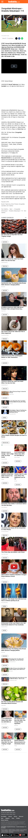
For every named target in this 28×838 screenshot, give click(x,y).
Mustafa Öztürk (5, 158)
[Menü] (2, 1)
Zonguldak (18, 132)
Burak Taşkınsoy (13, 84)
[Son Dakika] (14, 1)
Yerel (13, 818)
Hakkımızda (3, 814)
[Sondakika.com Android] (14, 835)
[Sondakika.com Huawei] (23, 835)
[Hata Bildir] (11, 832)
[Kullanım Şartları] (4, 829)
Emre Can (20, 129)
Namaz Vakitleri (4, 820)
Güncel (10, 816)
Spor (2, 818)
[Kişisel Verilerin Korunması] (14, 830)
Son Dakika (3, 816)
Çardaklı (3, 86)
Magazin (8, 818)
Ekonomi (21, 816)
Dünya (15, 816)
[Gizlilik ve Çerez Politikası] (21, 829)
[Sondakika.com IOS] (5, 835)
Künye (14, 814)
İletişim (11, 814)
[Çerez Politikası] (5, 830)
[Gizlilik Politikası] (12, 829)
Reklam (7, 814)
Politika (18, 818)
